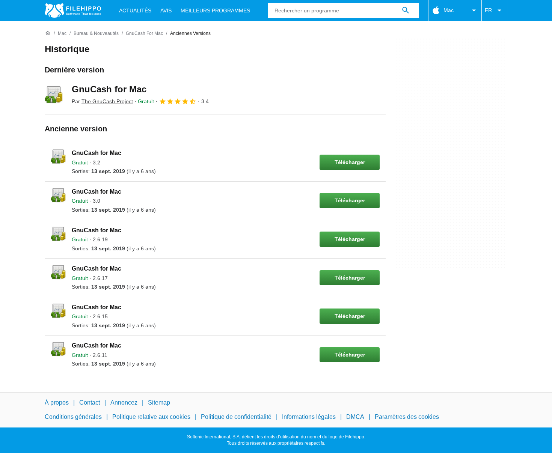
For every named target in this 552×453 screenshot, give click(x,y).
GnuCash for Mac (109, 89)
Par (102, 101)
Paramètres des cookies (407, 417)
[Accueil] (48, 33)
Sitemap (159, 402)
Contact (89, 402)
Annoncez (123, 402)
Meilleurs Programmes (215, 11)
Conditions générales (73, 417)
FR (488, 10)
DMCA (355, 417)
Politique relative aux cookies (151, 417)
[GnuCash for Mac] (54, 95)
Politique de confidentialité (236, 417)
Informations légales (309, 417)
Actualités (135, 11)
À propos (57, 402)
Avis (166, 11)
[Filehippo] (73, 10)
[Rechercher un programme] (405, 10)
